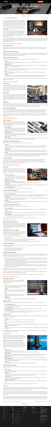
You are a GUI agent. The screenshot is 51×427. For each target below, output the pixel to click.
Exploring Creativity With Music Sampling (12, 401)
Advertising (4, 417)
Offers (4, 415)
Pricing (22, 1)
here (18, 360)
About (9, 1)
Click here (4, 27)
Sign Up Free (4, 418)
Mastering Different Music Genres (40, 401)
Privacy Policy (33, 409)
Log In (4, 419)
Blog (24, 1)
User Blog (27, 15)
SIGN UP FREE (41, 1)
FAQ (19, 1)
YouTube (25, 412)
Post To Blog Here (25, 11)
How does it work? (14, 1)
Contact (35, 1)
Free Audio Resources (30, 1)
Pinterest (25, 411)
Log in (46, 1)
